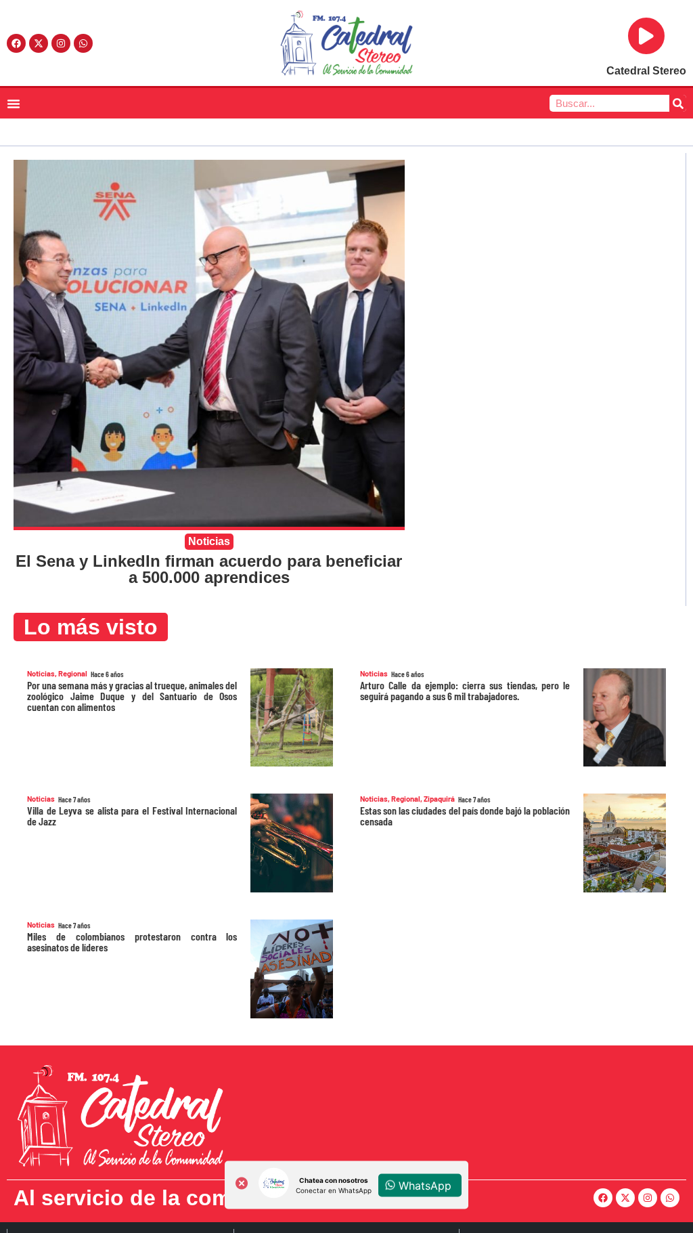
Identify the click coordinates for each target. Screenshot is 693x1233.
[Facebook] (16, 43)
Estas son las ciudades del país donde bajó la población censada (465, 815)
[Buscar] (677, 103)
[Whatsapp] (83, 43)
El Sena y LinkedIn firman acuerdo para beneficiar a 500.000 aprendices (209, 569)
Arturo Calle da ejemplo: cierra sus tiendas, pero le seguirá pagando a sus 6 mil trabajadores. (465, 690)
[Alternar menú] (13, 103)
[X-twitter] (38, 43)
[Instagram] (60, 43)
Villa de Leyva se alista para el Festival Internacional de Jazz (132, 815)
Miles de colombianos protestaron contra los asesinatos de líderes (132, 941)
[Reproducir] (646, 36)
